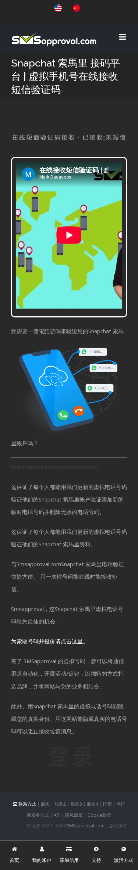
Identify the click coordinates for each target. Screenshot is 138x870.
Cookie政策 (99, 815)
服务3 (76, 804)
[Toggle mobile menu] (123, 37)
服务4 (92, 804)
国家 (107, 804)
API (57, 815)
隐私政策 (74, 815)
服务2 (60, 804)
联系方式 (26, 804)
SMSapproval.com (86, 826)
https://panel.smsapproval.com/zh (54, 467)
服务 (45, 804)
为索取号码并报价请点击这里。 (49, 641)
